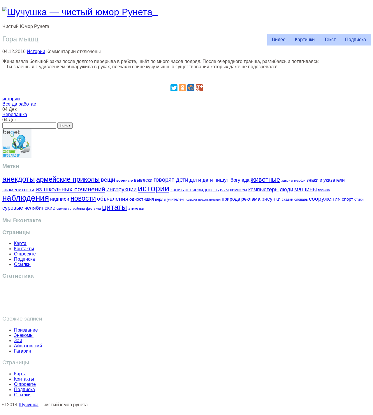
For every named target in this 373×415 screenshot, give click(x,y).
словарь (301, 199)
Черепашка (14, 114)
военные (124, 180)
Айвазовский (28, 345)
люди (286, 189)
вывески (143, 180)
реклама (250, 199)
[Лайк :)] (186, 76)
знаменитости (18, 189)
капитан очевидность (194, 189)
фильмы (93, 208)
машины (305, 189)
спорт (347, 199)
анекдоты (18, 179)
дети (195, 180)
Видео (279, 39)
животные (265, 179)
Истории (36, 51)
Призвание (26, 330)
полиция (191, 199)
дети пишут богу (221, 180)
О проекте (25, 253)
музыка (324, 190)
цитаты (114, 207)
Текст (330, 39)
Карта (20, 243)
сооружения (325, 199)
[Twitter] (173, 87)
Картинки (305, 39)
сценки (62, 208)
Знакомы (24, 335)
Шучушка (28, 404)
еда (245, 180)
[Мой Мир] (190, 87)
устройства (76, 208)
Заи (18, 340)
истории (11, 98)
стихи (359, 199)
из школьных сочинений (70, 189)
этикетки (136, 208)
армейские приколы (68, 179)
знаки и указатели (326, 180)
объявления (112, 198)
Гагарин (22, 351)
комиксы (238, 189)
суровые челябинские (28, 208)
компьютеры (263, 189)
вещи (108, 179)
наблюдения (25, 197)
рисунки (271, 199)
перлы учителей (169, 199)
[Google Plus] (199, 87)
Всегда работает (20, 103)
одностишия (141, 199)
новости (83, 198)
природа (231, 199)
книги (224, 190)
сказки (287, 199)
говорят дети (171, 179)
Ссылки (22, 264)
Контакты (24, 248)
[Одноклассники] (182, 87)
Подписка (355, 39)
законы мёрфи (293, 180)
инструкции (121, 189)
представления (209, 199)
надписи (59, 199)
